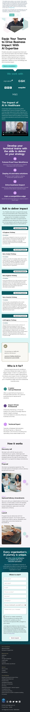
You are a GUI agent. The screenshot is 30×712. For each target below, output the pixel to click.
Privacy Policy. (11, 633)
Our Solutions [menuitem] (6, 646)
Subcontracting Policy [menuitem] (7, 690)
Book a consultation (10, 66)
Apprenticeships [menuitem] (5, 648)
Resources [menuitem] (5, 653)
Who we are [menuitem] (5, 668)
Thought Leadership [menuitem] (6, 658)
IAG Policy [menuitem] (4, 685)
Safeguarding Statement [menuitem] (8, 679)
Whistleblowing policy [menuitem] (7, 682)
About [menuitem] (3, 667)
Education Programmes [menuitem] (7, 650)
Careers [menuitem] (4, 670)
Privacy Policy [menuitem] (5, 707)
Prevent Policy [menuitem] (5, 680)
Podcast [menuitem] (4, 662)
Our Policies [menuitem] (5, 675)
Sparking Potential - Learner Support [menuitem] (10, 687)
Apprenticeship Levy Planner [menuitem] (8, 663)
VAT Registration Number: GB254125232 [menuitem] (10, 709)
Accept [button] (11, 15)
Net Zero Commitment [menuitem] (7, 684)
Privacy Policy (11, 7)
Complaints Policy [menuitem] (6, 689)
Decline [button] (18, 15)
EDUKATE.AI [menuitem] (4, 672)
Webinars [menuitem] (4, 655)
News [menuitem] (3, 657)
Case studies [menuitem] (5, 660)
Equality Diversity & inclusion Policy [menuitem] (10, 677)
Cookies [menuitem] (10, 707)
